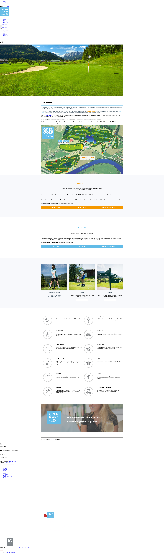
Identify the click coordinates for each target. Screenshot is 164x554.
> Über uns (5, 469)
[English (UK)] (0, 550)
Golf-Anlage (5, 17)
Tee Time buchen (3, 24)
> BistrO (4, 473)
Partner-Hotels (5, 22)
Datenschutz (21, 547)
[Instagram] (3, 6)
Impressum (16, 547)
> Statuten (5, 477)
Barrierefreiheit (28, 547)
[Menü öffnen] (1, 26)
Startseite (52, 439)
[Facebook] (1, 6)
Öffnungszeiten (6, 3)
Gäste (4, 20)
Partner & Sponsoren (8, 6)
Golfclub (4, 19)
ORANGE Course (57, 295)
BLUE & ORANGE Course (54, 296)
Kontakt (4, 1)
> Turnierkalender (6, 474)
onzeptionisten (11, 552)
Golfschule (5, 21)
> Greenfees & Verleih (7, 471)
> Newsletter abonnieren (7, 476)
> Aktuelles (5, 468)
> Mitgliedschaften (6, 470)
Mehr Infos (82, 299)
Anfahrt (4, 2)
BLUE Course (50, 295)
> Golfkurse (5, 475)
